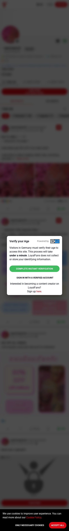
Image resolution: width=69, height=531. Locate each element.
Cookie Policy (33, 517)
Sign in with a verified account (35, 277)
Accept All (57, 525)
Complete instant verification (34, 268)
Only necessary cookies (29, 525)
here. (39, 291)
